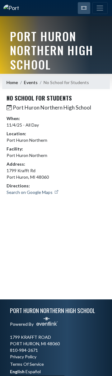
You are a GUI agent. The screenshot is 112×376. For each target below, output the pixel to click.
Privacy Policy (23, 356)
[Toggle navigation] (100, 8)
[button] (84, 8)
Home (12, 82)
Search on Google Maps (30, 192)
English (17, 371)
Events (31, 82)
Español (33, 371)
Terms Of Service (27, 364)
